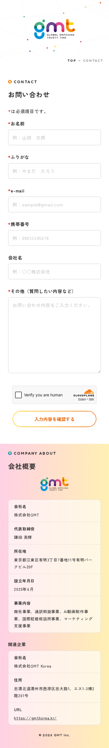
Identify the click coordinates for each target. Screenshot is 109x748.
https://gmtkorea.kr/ (35, 718)
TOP (71, 60)
